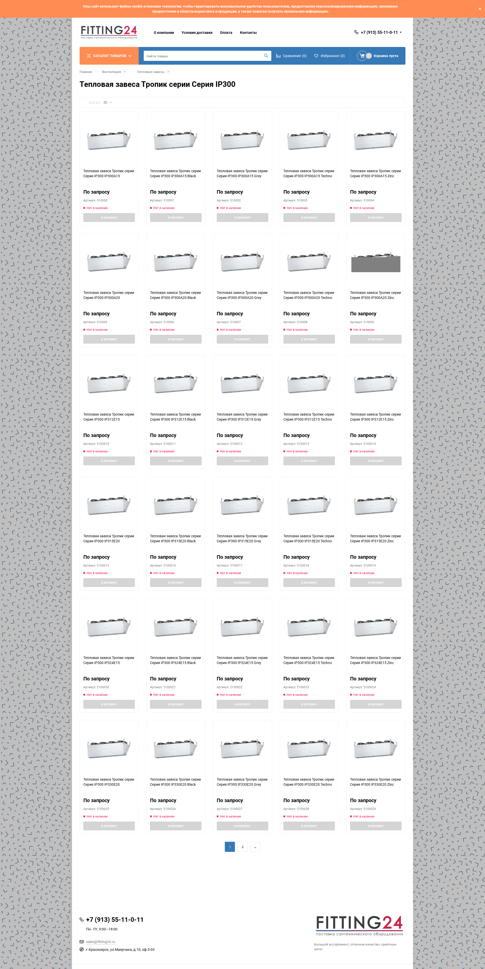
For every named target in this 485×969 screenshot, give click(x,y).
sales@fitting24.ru (100, 941)
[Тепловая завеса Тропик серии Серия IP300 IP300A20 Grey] (242, 261)
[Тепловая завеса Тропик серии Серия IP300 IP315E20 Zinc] (375, 505)
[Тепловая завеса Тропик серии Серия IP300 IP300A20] (109, 261)
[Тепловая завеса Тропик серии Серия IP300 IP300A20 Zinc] (375, 261)
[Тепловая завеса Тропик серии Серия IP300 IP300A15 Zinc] (375, 140)
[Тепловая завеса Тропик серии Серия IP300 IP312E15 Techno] (309, 383)
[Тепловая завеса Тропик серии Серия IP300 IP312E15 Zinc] (375, 383)
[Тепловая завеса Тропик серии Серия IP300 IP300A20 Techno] (309, 261)
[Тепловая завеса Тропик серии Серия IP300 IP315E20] (109, 505)
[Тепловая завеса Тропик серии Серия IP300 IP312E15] (109, 383)
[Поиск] (266, 56)
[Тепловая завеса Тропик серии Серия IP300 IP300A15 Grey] (242, 140)
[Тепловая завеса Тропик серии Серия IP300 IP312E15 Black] (175, 383)
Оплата (226, 32)
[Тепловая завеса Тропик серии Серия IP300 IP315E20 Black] (175, 505)
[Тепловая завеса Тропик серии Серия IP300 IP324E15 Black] (175, 626)
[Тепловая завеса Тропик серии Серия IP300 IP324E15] (109, 626)
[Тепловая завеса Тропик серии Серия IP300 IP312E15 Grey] (242, 383)
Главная (86, 71)
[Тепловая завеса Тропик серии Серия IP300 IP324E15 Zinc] (375, 626)
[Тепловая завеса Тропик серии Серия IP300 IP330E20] (109, 748)
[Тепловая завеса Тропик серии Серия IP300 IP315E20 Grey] (242, 505)
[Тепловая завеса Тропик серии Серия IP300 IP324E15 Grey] (242, 626)
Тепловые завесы (150, 71)
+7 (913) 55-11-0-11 (379, 32)
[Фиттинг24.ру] (360, 926)
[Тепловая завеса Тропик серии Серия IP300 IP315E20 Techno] (309, 505)
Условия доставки (197, 32)
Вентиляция (111, 71)
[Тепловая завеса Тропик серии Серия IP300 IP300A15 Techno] (309, 140)
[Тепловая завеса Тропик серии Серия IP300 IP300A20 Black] (175, 261)
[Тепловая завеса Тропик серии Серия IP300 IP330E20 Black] (175, 748)
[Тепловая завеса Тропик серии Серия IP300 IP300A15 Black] (175, 140)
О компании (164, 32)
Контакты (248, 32)
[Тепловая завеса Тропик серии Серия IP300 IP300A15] (109, 140)
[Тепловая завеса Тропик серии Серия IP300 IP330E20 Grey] (242, 748)
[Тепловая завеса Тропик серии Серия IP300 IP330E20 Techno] (309, 748)
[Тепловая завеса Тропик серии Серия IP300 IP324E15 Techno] (309, 626)
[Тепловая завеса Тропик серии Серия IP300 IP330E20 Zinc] (375, 748)
